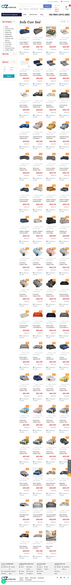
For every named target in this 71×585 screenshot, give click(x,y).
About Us (5, 567)
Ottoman (42, 9)
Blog (41, 14)
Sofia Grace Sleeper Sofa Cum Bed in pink (37, 421)
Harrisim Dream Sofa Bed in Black (64, 295)
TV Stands (28, 580)
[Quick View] (24, 45)
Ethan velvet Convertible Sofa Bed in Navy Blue (51, 327)
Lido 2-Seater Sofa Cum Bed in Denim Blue (50, 75)
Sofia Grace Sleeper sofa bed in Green (23, 453)
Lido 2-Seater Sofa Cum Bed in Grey (64, 75)
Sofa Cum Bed (23, 39)
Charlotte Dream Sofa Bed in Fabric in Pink (37, 138)
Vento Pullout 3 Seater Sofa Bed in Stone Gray (37, 43)
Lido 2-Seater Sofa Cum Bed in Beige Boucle (64, 43)
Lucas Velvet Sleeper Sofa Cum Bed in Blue (37, 390)
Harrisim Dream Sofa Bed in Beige (24, 327)
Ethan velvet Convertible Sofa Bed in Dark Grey (64, 327)
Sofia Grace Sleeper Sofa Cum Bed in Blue (50, 421)
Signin (56, 9)
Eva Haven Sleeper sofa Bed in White (23, 264)
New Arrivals (33, 14)
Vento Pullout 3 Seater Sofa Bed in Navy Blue (24, 43)
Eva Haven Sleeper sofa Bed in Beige (23, 295)
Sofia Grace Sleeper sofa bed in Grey (36, 453)
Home (21, 578)
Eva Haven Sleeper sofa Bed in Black (50, 295)
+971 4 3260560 (54, 1)
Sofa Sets (26, 9)
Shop (24, 14)
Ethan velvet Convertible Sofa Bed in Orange (37, 327)
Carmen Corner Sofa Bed (37, 547)
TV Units (49, 9)
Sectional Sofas (34, 9)
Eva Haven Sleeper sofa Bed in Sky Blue (37, 264)
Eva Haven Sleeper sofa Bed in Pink (50, 264)
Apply (9, 76)
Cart (67, 7)
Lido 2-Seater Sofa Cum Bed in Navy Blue (37, 75)
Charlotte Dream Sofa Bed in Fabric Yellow (50, 138)
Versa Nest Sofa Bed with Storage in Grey (24, 516)
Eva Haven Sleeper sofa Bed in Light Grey (64, 264)
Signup (57, 11)
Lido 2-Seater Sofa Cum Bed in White (24, 106)
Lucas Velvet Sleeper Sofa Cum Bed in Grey (24, 390)
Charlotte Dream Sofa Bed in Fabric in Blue (64, 138)
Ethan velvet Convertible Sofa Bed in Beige (24, 358)
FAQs (22, 567)
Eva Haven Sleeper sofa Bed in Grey (36, 295)
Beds (20, 9)
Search (47, 6)
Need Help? (66, 1)
